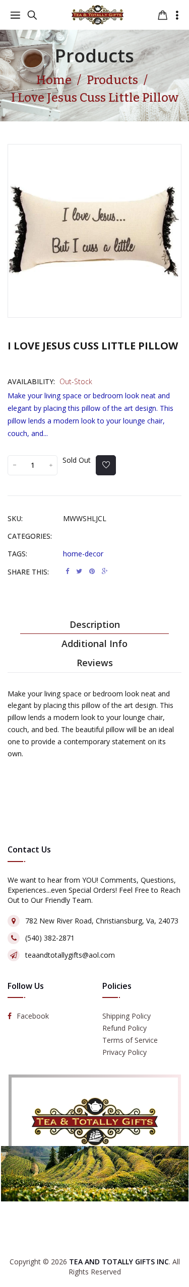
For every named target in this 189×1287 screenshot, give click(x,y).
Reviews (95, 662)
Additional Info (94, 643)
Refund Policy (124, 1028)
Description (95, 624)
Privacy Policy (124, 1052)
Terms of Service (130, 1040)
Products (94, 55)
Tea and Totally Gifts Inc (119, 1261)
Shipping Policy (126, 1016)
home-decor (83, 553)
